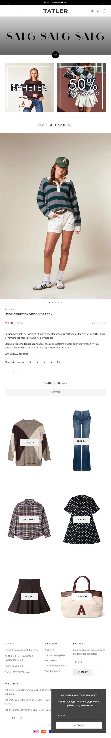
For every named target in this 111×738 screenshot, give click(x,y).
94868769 (27, 656)
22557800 (51, 710)
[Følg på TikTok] (21, 717)
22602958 (10, 694)
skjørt (29, 596)
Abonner (79, 725)
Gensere (29, 443)
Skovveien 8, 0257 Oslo (32, 710)
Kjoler (82, 519)
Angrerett (49, 650)
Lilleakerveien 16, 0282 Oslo (34, 700)
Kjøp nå (55, 392)
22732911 (10, 703)
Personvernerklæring (55, 665)
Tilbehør (81, 596)
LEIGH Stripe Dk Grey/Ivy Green (28, 314)
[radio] (30, 362)
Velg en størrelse (55, 383)
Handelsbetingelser (55, 655)
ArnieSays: (10, 309)
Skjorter (29, 519)
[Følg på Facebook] (6, 717)
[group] (55, 36)
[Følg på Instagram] (13, 717)
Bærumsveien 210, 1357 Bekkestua (40, 690)
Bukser (81, 441)
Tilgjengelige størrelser (15, 362)
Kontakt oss (51, 660)
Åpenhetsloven (52, 671)
